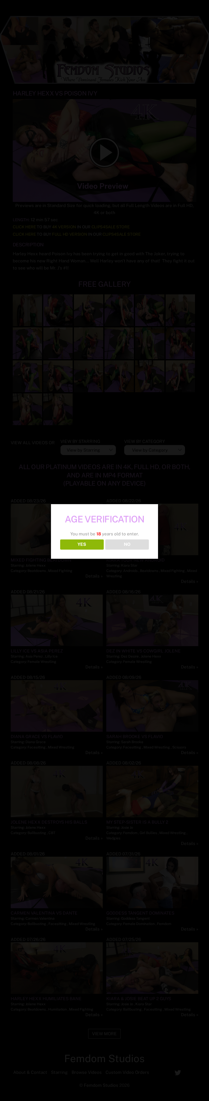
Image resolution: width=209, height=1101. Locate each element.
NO (127, 544)
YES (81, 544)
